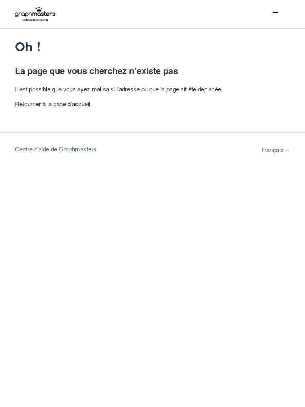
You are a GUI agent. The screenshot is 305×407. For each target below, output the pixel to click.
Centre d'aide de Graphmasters (56, 149)
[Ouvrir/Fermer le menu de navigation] (276, 14)
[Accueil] (35, 14)
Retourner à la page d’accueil (52, 103)
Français (273, 149)
